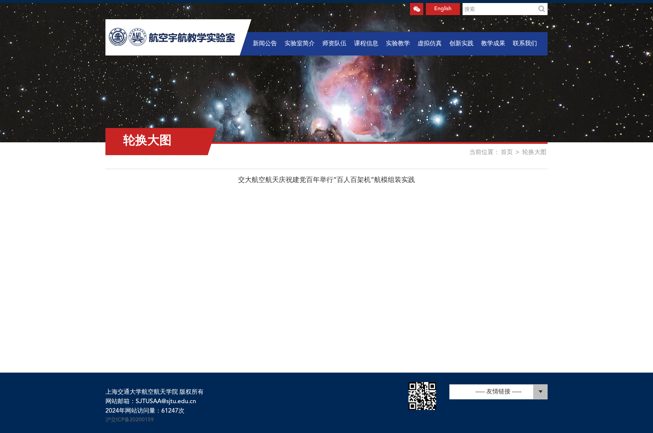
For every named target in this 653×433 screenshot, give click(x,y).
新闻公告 (265, 44)
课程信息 (366, 44)
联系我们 (525, 44)
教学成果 (493, 44)
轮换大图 (534, 152)
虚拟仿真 (430, 44)
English (443, 8)
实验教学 (398, 44)
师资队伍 (334, 44)
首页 (507, 152)
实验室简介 (300, 44)
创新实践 (461, 44)
